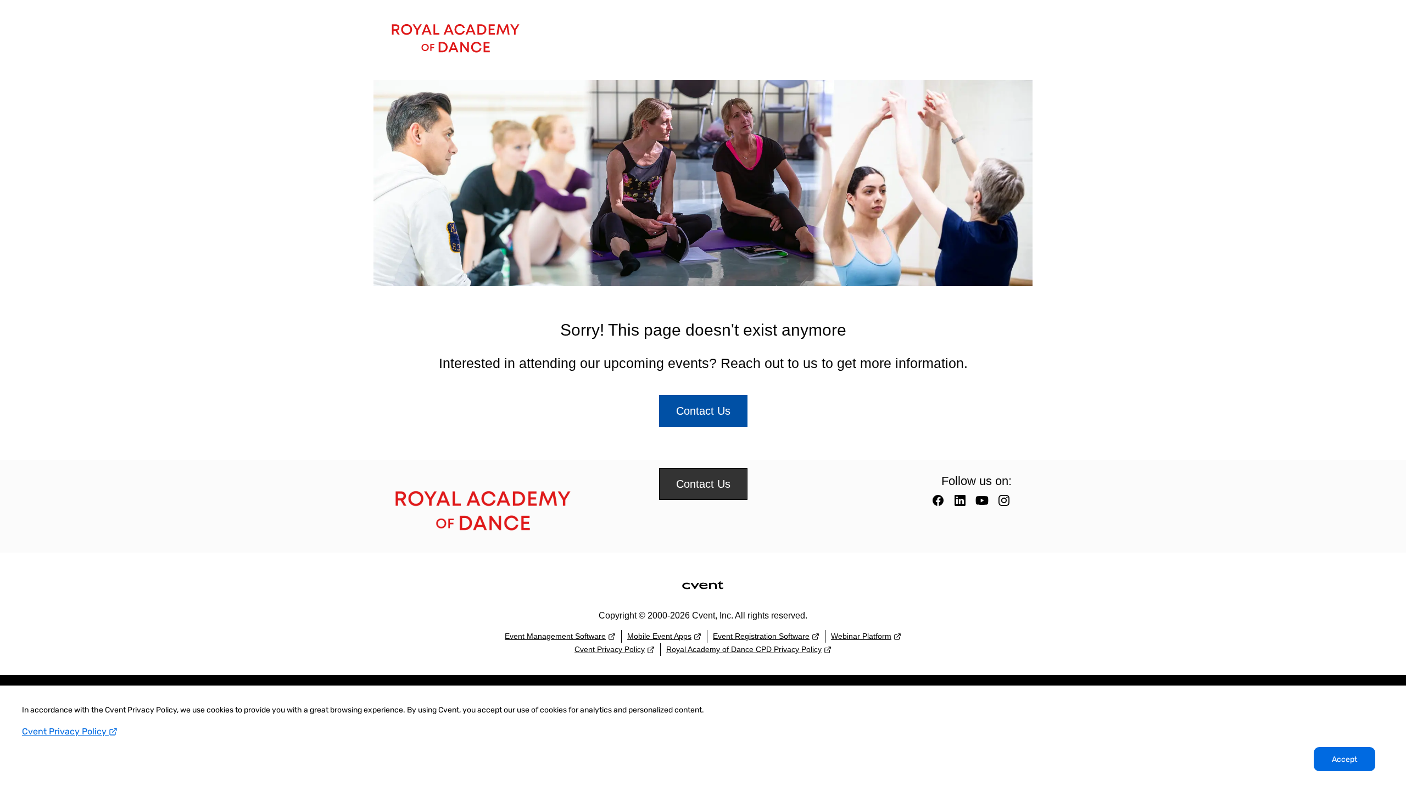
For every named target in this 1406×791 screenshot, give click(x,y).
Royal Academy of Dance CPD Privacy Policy (744, 649)
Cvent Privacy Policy (65, 731)
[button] (939, 504)
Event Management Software (555, 636)
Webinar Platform (861, 636)
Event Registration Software (761, 636)
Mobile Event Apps (659, 636)
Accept (1344, 759)
